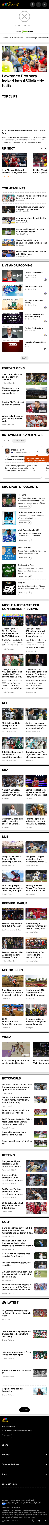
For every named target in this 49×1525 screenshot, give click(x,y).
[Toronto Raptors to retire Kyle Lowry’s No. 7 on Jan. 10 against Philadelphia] (36, 809)
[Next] (45, 148)
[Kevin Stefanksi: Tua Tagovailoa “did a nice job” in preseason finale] (36, 743)
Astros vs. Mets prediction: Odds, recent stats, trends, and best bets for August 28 (11, 1177)
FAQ (31, 1500)
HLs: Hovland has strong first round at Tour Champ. (16, 1254)
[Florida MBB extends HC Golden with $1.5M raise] (8, 253)
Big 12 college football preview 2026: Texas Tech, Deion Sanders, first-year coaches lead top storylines (36, 674)
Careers (12, 1500)
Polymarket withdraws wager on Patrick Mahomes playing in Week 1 (16, 1313)
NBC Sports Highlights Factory (34, 301)
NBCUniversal (15, 1507)
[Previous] (41, 148)
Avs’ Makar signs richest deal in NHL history (31, 219)
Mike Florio (20, 201)
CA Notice (23, 1504)
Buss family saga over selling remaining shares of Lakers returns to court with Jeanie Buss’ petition (12, 821)
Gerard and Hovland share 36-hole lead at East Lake (30, 230)
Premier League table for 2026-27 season (12, 924)
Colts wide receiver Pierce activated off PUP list (14, 1133)
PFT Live (22, 495)
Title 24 (21, 582)
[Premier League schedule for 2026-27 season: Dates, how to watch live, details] (36, 914)
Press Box (19, 1502)
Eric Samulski (30, 894)
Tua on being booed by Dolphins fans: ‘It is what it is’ (31, 197)
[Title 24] (9, 588)
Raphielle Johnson (8, 1128)
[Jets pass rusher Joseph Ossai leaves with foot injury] (40, 1355)
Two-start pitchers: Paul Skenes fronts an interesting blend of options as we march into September (17, 1087)
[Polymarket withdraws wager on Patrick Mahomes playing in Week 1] (40, 1313)
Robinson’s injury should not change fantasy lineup (15, 1111)
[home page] (10, 4)
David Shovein (7, 1093)
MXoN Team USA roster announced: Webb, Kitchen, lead (31, 241)
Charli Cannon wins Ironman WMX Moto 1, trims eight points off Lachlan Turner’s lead (12, 992)
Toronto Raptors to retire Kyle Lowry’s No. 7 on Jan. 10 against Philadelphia (36, 821)
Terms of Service (34, 1504)
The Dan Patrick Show (34, 272)
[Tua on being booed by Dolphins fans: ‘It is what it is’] (8, 198)
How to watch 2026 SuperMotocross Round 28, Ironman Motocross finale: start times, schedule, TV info (36, 992)
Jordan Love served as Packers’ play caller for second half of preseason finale (36, 725)
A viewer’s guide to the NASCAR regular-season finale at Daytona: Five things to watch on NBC (36, 1021)
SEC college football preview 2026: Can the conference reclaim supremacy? (35, 633)
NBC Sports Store (8, 1502)
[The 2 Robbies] (9, 553)
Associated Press (22, 223)
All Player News (19, 441)
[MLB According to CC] (12, 290)
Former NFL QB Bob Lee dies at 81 (16, 1371)
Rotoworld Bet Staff (32, 865)
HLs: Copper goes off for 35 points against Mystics (15, 1061)
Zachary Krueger (8, 425)
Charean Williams (8, 1340)
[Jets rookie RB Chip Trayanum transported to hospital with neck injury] (40, 1334)
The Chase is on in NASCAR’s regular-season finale (11, 390)
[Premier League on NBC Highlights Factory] (12, 318)
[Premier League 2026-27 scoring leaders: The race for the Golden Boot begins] (12, 943)
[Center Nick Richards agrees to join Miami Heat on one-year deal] (36, 781)
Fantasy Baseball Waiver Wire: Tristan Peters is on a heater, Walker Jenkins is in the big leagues (36, 888)
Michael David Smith (9, 732)
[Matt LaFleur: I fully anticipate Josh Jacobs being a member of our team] (12, 714)
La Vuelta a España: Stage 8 (35, 343)
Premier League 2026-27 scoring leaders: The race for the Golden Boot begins (12, 955)
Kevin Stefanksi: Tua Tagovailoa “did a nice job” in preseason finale (36, 754)
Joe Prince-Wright (8, 930)
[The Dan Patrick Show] (12, 276)
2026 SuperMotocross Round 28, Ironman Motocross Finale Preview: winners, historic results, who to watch (12, 1021)
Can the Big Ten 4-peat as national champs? (13, 403)
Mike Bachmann (7, 1280)
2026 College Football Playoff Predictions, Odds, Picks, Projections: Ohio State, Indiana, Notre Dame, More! (12, 1205)
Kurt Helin (5, 798)
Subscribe (7, 1436)
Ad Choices (27, 1502)
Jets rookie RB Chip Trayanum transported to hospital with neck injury (16, 1334)
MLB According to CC (33, 286)
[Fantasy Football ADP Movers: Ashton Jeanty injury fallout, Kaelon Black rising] (40, 1099)
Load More (24, 1410)
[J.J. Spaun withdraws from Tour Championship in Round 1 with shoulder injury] (40, 1274)
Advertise (5, 1500)
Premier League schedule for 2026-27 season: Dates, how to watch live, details (36, 926)
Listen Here (23, 577)
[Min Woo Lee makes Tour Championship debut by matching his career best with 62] (40, 1242)
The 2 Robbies (25, 547)
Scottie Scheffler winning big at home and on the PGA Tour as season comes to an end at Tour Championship (17, 1287)
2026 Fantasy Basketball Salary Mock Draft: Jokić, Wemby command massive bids (17, 1121)
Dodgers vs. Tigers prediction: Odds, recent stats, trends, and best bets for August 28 (35, 859)
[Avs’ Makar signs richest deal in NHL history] (8, 220)
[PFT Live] (9, 500)
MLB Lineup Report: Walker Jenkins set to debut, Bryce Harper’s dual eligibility (12, 888)
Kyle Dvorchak (7, 1106)
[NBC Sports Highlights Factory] (12, 304)
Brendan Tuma (7, 894)
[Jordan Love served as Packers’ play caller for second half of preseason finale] (36, 714)
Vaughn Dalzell (7, 1212)
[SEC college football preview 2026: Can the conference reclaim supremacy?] (36, 620)
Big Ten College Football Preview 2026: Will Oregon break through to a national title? (11, 633)
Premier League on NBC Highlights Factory (34, 315)
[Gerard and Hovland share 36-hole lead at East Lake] (8, 231)
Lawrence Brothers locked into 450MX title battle (23, 81)
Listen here (23, 506)
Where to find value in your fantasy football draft (12, 418)
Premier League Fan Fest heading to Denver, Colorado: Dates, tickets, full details (35, 955)
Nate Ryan (29, 1028)
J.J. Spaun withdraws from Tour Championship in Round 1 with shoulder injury (17, 1274)
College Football (10, 628)
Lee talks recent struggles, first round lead (16, 1263)
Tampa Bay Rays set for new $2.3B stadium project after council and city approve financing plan (12, 859)
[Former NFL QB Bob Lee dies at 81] (40, 1373)
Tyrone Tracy (17, 450)
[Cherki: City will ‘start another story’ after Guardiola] (36, 379)
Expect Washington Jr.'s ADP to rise (17, 1142)
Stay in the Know (8, 1426)
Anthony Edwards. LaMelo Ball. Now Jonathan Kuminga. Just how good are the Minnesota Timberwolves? (11, 792)
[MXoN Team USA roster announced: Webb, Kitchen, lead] (8, 242)
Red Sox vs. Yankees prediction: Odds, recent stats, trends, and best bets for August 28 (11, 1191)
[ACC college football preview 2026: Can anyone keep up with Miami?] (12, 660)
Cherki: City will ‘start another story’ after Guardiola (12, 377)
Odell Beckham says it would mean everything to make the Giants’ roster (12, 754)
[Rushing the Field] (9, 570)
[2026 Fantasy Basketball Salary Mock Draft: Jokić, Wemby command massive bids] (40, 1121)
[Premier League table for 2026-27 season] (12, 914)
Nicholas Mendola (22, 212)
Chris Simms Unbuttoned (30, 512)
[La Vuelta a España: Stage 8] (12, 346)
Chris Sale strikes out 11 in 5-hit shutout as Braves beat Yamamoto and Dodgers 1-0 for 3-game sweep (17, 1230)
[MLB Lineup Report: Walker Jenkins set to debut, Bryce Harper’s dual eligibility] (12, 876)
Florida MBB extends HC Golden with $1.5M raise (31, 252)
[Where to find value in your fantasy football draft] (36, 421)
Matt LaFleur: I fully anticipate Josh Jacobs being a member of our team (11, 725)
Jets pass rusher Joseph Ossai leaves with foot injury (16, 1353)
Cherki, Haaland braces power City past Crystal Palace (30, 208)
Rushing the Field (26, 565)
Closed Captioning (22, 1500)
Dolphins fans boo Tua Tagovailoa (12, 1389)
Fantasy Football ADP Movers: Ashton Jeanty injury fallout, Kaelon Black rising (16, 1100)
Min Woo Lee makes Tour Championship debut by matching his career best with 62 (17, 1243)
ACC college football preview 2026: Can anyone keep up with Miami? (12, 674)
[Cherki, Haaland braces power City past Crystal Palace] (8, 209)
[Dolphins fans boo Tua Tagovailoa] (40, 1391)
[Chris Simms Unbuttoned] (9, 518)
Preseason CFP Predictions (13, 38)
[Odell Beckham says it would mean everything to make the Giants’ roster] (12, 743)
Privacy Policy (37, 1502)
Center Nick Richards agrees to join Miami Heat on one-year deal (36, 792)
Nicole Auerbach (8, 649)
